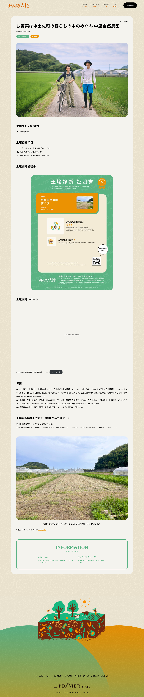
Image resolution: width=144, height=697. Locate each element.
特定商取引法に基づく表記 (63, 676)
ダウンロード (56, 372)
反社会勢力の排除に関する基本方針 (95, 676)
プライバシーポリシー (43, 676)
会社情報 (78, 676)
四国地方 (34, 36)
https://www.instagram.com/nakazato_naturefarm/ (56, 561)
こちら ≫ (42, 529)
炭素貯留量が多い (23, 36)
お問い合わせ (130, 5)
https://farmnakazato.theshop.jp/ (92, 561)
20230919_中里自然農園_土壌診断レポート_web (32, 372)
